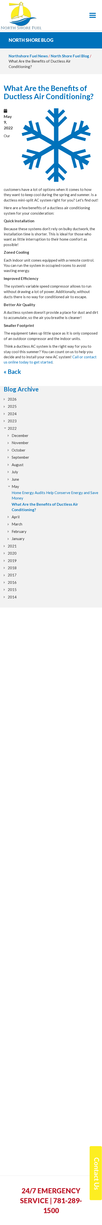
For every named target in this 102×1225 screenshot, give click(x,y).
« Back (12, 371)
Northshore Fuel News (28, 56)
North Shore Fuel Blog (70, 56)
